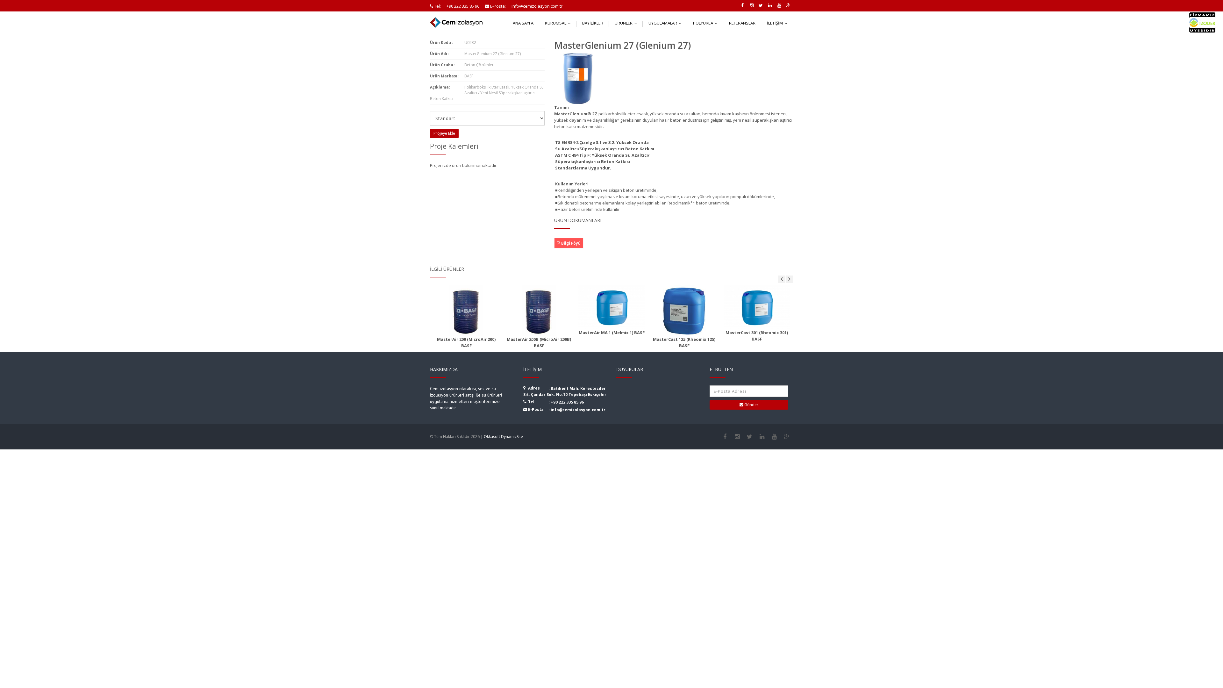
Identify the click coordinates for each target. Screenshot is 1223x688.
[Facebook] (724, 436)
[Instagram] (737, 436)
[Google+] (786, 436)
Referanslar (742, 23)
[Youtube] (774, 436)
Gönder (750, 404)
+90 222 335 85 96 (567, 402)
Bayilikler (592, 23)
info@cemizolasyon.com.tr (578, 409)
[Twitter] (749, 436)
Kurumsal (559, 23)
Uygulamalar (666, 23)
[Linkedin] (762, 436)
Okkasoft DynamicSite (503, 436)
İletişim (778, 23)
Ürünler (627, 23)
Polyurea (706, 23)
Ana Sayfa (523, 23)
